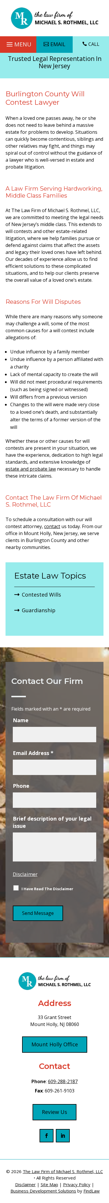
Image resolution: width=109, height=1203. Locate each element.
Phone (21, 785)
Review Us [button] (54, 1111)
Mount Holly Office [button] (54, 1044)
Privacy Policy (76, 1184)
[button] (18, 43)
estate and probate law (31, 469)
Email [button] (57, 44)
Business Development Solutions (43, 1191)
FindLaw (91, 1191)
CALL (93, 44)
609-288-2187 (63, 1081)
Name (20, 720)
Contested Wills (41, 594)
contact (52, 526)
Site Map (49, 1184)
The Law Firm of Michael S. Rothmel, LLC (63, 1171)
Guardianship (39, 610)
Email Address (33, 752)
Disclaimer (25, 874)
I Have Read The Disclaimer (47, 888)
